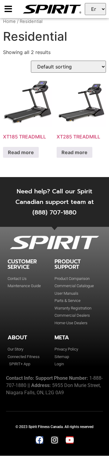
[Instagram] (54, 440)
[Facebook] (39, 440)
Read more (21, 152)
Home (9, 21)
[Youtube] (70, 440)
